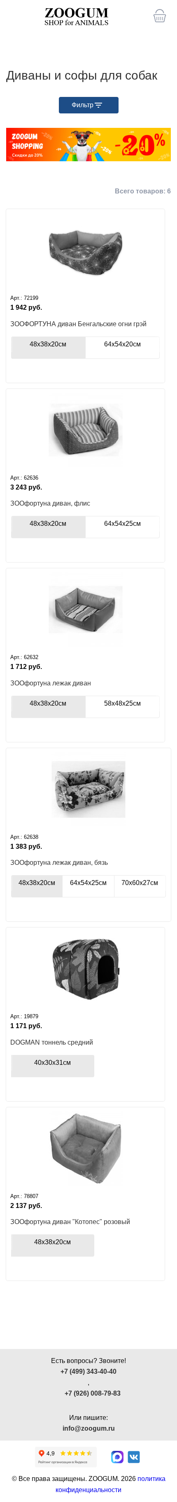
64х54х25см (122, 523)
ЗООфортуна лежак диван (50, 683)
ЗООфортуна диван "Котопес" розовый (70, 1221)
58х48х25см (122, 703)
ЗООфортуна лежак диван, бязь (59, 862)
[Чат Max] (117, 1457)
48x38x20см (48, 523)
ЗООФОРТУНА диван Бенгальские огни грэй (78, 323)
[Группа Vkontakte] (134, 1457)
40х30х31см (52, 1062)
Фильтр (82, 104)
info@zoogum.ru (89, 1428)
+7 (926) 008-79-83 (93, 1393)
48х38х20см (48, 344)
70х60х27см (139, 882)
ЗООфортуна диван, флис (50, 503)
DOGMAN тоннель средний (51, 1042)
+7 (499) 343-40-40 (88, 1371)
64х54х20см (122, 344)
